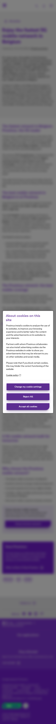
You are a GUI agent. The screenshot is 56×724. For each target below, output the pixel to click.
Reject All (28, 397)
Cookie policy (12, 375)
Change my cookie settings (28, 387)
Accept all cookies (28, 407)
